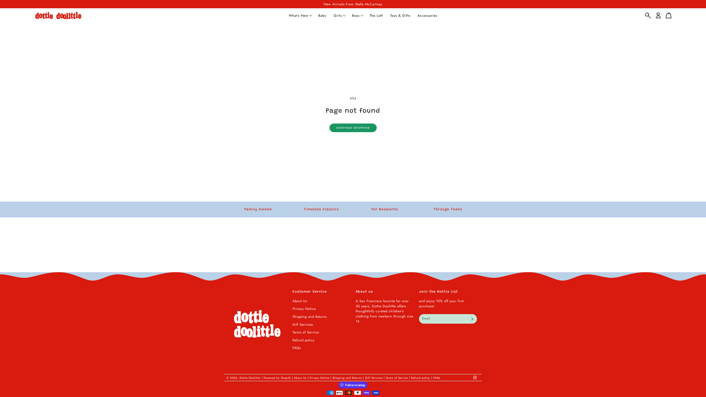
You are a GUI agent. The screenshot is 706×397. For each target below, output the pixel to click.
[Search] (648, 15)
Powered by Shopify (277, 378)
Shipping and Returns (310, 316)
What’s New (298, 15)
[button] (300, 15)
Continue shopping (353, 128)
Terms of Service (306, 332)
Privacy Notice (304, 308)
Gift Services (303, 324)
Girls (338, 15)
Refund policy (303, 340)
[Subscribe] (472, 319)
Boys (356, 15)
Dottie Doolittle (250, 378)
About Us (300, 300)
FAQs (297, 347)
